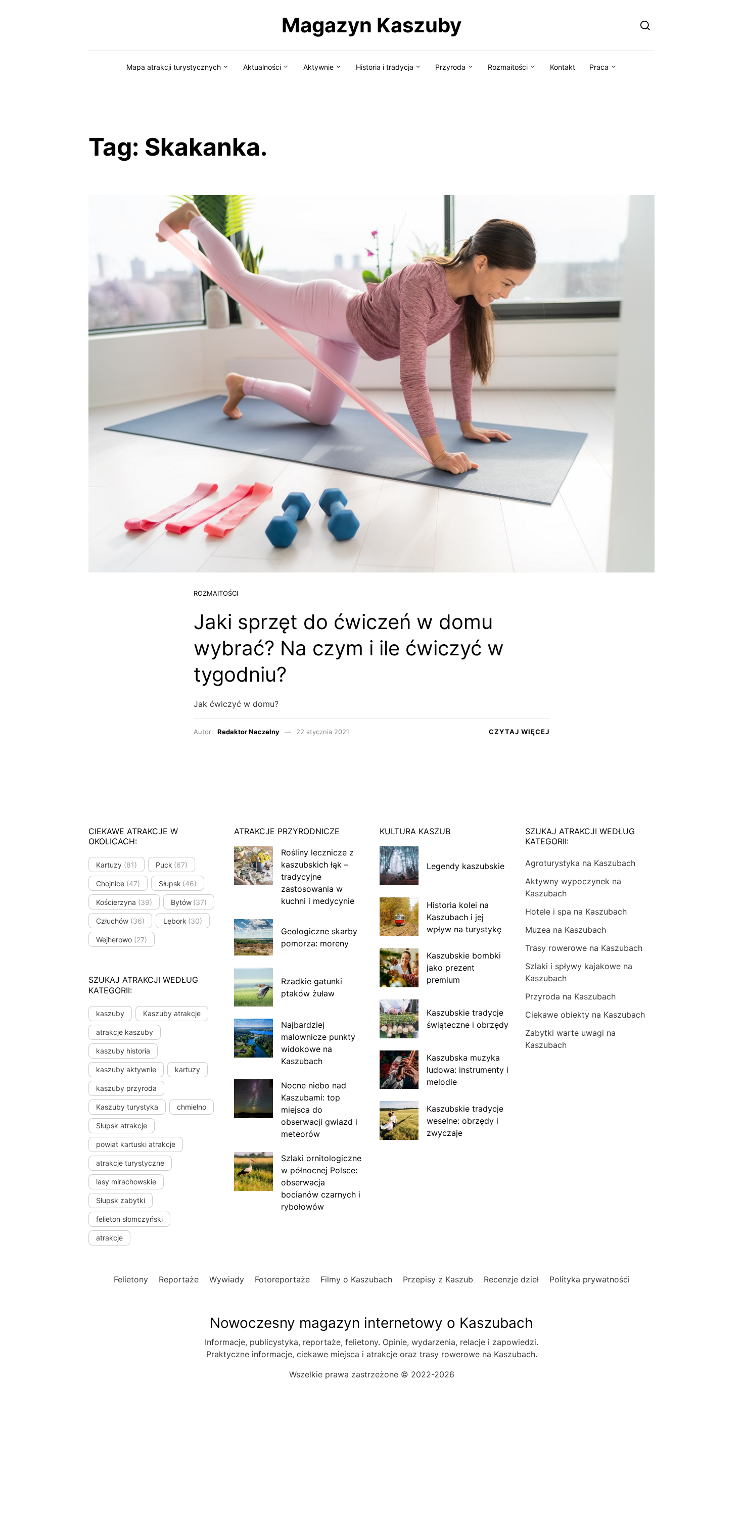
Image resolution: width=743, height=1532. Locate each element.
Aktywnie (318, 67)
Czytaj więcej (519, 732)
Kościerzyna (124, 902)
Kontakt (562, 67)
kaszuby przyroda (126, 1088)
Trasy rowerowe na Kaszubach (583, 948)
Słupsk (178, 883)
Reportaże (179, 1279)
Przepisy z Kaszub (438, 1279)
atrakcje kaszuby (124, 1032)
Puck (172, 864)
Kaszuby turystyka (127, 1107)
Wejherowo (121, 939)
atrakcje (109, 1237)
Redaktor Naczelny (248, 732)
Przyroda (450, 67)
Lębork (183, 921)
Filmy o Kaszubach (356, 1279)
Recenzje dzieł (511, 1279)
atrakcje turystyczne (130, 1163)
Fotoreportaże (282, 1279)
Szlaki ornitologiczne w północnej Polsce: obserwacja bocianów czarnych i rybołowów (321, 1182)
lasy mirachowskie (126, 1181)
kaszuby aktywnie (126, 1069)
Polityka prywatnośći (589, 1279)
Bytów (189, 902)
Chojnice (118, 883)
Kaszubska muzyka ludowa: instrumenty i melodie (467, 1069)
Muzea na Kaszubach (565, 930)
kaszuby (110, 1013)
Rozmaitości (508, 67)
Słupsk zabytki (120, 1200)
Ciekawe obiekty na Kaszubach (585, 1015)
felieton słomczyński (129, 1219)
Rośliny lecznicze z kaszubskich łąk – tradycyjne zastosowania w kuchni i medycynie (317, 876)
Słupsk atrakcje (121, 1125)
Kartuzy (116, 864)
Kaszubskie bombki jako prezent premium (464, 967)
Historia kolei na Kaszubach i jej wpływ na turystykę (464, 917)
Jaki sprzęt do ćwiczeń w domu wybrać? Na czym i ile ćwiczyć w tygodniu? (349, 648)
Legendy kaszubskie (465, 866)
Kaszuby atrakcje (172, 1013)
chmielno (191, 1107)
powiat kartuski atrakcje (135, 1144)
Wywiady (226, 1279)
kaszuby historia (123, 1050)
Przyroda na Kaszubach (570, 996)
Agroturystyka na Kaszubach (580, 863)
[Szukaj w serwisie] (645, 25)
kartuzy (187, 1069)
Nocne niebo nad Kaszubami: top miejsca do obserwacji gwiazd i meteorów (319, 1109)
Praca (599, 67)
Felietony (131, 1279)
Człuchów (120, 921)
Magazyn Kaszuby (371, 25)
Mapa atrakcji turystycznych (173, 67)
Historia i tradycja (384, 67)
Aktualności (262, 67)
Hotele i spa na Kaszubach (576, 911)
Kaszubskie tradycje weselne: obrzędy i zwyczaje (465, 1121)
